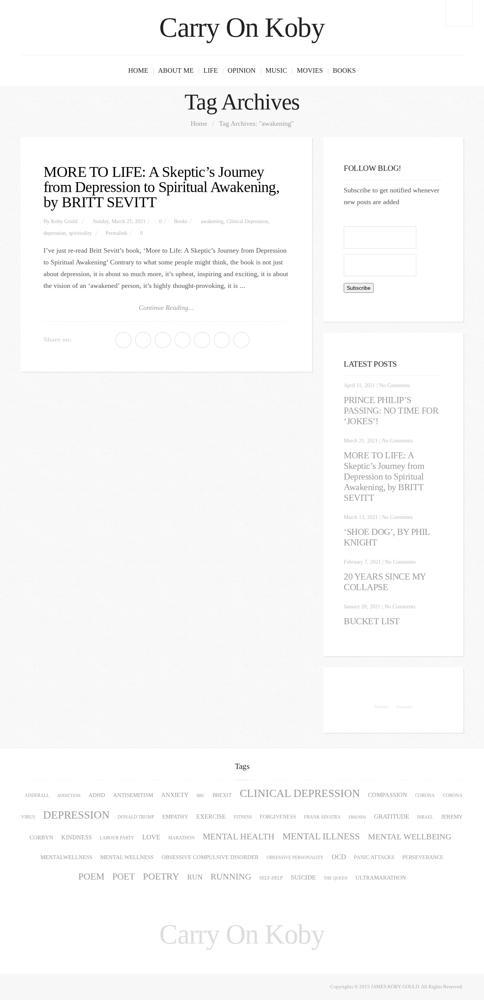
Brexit (222, 795)
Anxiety (175, 795)
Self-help (271, 878)
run (195, 877)
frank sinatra (322, 817)
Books (344, 70)
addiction (69, 796)
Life (210, 70)
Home (138, 70)
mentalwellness (66, 857)
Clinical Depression (247, 221)
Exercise (211, 816)
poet (123, 876)
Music (276, 70)
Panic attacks (374, 857)
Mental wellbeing (409, 836)
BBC (201, 796)
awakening (212, 221)
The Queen (335, 878)
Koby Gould (64, 221)
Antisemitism (133, 795)
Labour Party (117, 838)
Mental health (239, 836)
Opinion (242, 70)
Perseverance (423, 857)
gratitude (391, 816)
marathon (181, 838)
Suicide (303, 877)
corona (425, 795)
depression (54, 233)
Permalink (116, 233)
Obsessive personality (295, 857)
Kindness (76, 837)
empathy (175, 816)
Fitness (243, 817)
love (151, 837)
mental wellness (127, 857)
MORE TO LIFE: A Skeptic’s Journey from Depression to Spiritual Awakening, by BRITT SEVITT (161, 187)
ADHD (96, 795)
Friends (357, 817)
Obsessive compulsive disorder (210, 857)
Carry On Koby (241, 27)
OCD (339, 857)
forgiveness (278, 817)
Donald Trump (136, 817)
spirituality (80, 233)
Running (231, 876)
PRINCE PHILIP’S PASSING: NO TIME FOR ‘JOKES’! (391, 410)
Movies (310, 70)
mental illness (321, 836)
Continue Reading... (166, 307)
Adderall (37, 795)
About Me (176, 70)
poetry (161, 876)
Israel (425, 817)
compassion (387, 795)
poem (91, 876)
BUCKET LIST (372, 621)
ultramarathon (380, 878)
